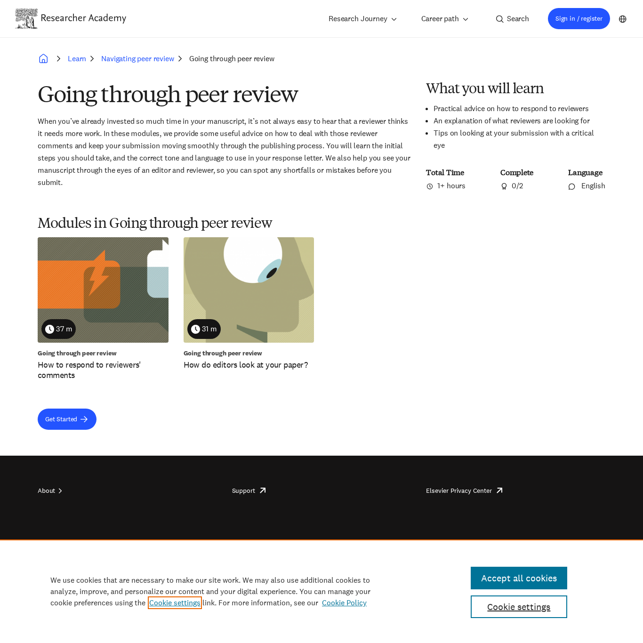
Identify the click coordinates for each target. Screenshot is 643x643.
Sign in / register (579, 18)
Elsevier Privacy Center (458, 490)
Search (518, 19)
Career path (440, 19)
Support (243, 490)
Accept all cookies (519, 578)
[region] (321, 591)
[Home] (83, 18)
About (46, 490)
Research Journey (358, 19)
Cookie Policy (344, 603)
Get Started (61, 419)
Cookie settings (175, 603)
